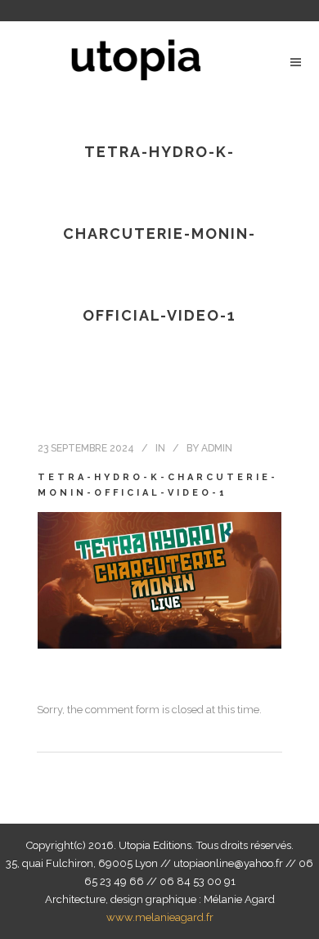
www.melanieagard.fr (159, 917)
